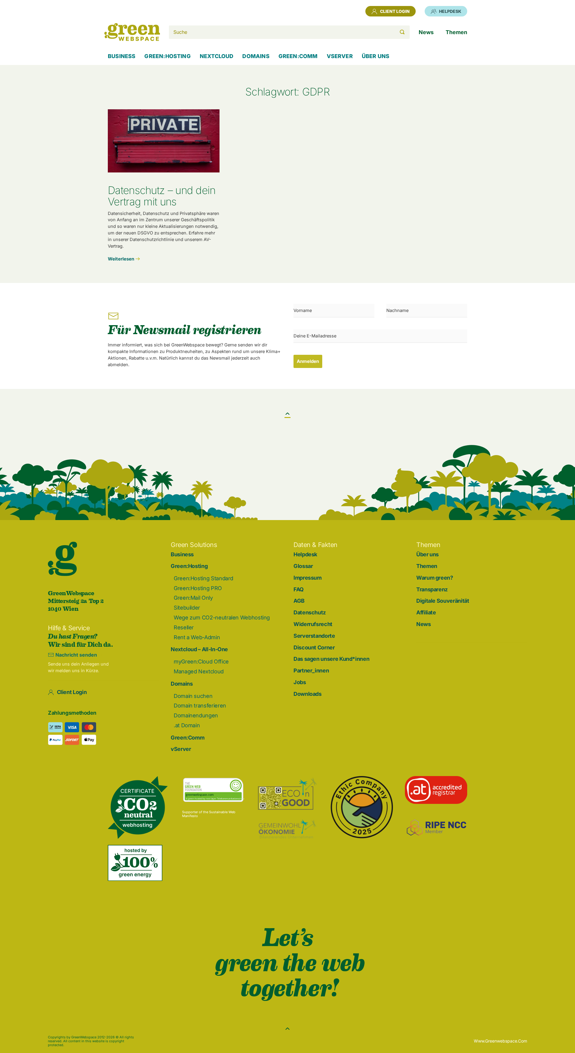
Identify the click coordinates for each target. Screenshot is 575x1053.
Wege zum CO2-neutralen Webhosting (222, 617)
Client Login (395, 11)
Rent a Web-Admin (197, 637)
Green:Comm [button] (298, 56)
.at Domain (187, 725)
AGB (299, 601)
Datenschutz (309, 612)
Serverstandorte (314, 636)
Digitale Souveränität (442, 601)
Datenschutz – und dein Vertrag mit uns (162, 196)
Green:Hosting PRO (198, 588)
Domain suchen (193, 696)
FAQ (298, 589)
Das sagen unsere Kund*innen (331, 659)
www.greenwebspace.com (500, 1040)
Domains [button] (255, 56)
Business (121, 56)
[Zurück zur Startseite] (132, 32)
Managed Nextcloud (199, 671)
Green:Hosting (189, 566)
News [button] (426, 32)
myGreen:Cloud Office (201, 661)
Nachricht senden (76, 655)
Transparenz (432, 589)
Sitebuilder (187, 607)
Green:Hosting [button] (167, 56)
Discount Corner (314, 647)
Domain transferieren (200, 705)
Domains (182, 684)
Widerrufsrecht (312, 624)
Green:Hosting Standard (203, 578)
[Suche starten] (402, 32)
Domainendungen (196, 715)
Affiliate (426, 612)
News (423, 624)
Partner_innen (311, 670)
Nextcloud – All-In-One (199, 649)
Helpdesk (450, 11)
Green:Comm (187, 737)
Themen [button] (456, 32)
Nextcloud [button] (217, 56)
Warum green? (434, 578)
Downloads (307, 694)
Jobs (299, 682)
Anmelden (308, 361)
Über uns (427, 554)
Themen (426, 566)
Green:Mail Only (193, 598)
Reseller (184, 627)
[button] (287, 413)
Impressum (307, 578)
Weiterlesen (121, 259)
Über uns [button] (375, 56)
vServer (181, 749)
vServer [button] (340, 56)
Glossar (303, 566)
